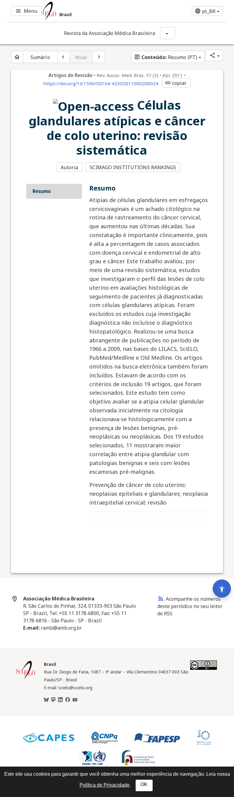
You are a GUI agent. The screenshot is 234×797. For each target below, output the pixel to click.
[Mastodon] (53, 700)
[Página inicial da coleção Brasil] (25, 678)
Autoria (69, 167)
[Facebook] (67, 700)
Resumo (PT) (165, 57)
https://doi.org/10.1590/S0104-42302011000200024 (100, 83)
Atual (81, 57)
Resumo (42, 191)
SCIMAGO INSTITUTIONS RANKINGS (133, 167)
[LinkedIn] (60, 700)
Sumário (40, 57)
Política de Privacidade (104, 785)
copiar (176, 83)
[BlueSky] (46, 700)
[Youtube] (75, 700)
